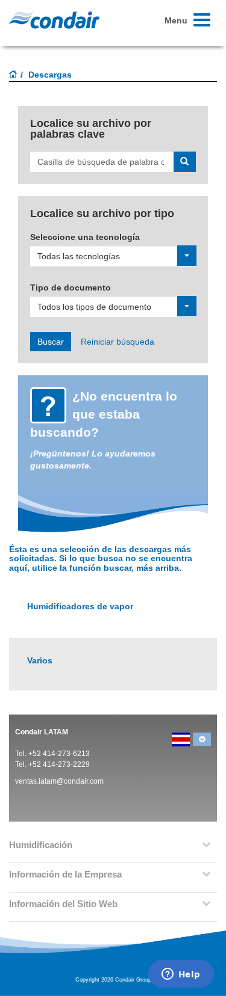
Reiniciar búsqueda (117, 341)
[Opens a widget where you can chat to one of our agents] (181, 975)
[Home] (13, 75)
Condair (54, 20)
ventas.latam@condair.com (59, 781)
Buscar (50, 341)
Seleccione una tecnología (85, 237)
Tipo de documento (70, 287)
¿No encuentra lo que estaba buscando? (103, 414)
